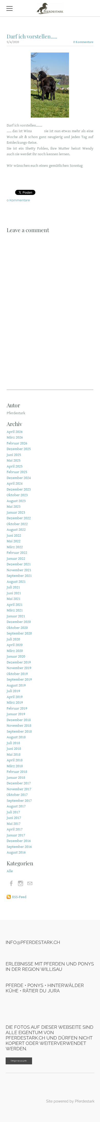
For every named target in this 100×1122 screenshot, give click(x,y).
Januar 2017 (16, 835)
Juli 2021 (13, 587)
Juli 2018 (13, 743)
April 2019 (15, 697)
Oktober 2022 (17, 524)
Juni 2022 (14, 535)
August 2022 (16, 529)
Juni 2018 (14, 748)
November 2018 (19, 725)
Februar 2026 (17, 443)
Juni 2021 (14, 593)
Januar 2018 (16, 777)
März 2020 (15, 651)
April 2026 (15, 432)
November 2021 (19, 570)
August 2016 (16, 852)
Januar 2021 (16, 616)
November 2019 (19, 668)
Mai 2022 (14, 541)
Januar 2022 (16, 558)
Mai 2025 (14, 460)
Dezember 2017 (19, 783)
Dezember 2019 (19, 662)
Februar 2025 (17, 472)
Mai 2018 (14, 754)
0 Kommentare (83, 42)
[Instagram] (20, 883)
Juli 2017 (13, 812)
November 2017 (19, 789)
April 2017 (15, 829)
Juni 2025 (14, 455)
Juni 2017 (14, 818)
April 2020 (15, 645)
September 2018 (19, 731)
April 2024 (15, 483)
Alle (10, 871)
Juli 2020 (13, 639)
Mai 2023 (14, 506)
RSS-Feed (19, 897)
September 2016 (19, 847)
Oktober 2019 (17, 674)
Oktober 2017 (17, 795)
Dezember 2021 (19, 564)
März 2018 (15, 766)
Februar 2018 (17, 772)
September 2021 (19, 576)
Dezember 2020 (19, 622)
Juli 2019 (13, 691)
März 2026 (15, 437)
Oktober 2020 (17, 628)
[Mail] (29, 883)
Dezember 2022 (19, 518)
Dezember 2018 (19, 720)
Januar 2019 (16, 714)
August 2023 (16, 501)
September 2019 (19, 679)
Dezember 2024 (19, 478)
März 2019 (15, 702)
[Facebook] (11, 883)
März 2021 (15, 610)
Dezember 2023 (19, 489)
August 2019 (16, 685)
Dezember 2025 (19, 449)
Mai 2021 (14, 599)
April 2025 (15, 466)
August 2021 (16, 581)
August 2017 (16, 806)
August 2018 (16, 737)
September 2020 (19, 633)
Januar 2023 (16, 512)
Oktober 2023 (17, 495)
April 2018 (15, 760)
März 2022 (15, 547)
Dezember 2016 (19, 841)
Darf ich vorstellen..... (32, 36)
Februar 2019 (17, 708)
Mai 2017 (14, 824)
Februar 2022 (17, 552)
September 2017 (19, 800)
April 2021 (15, 604)
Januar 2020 (16, 656)
